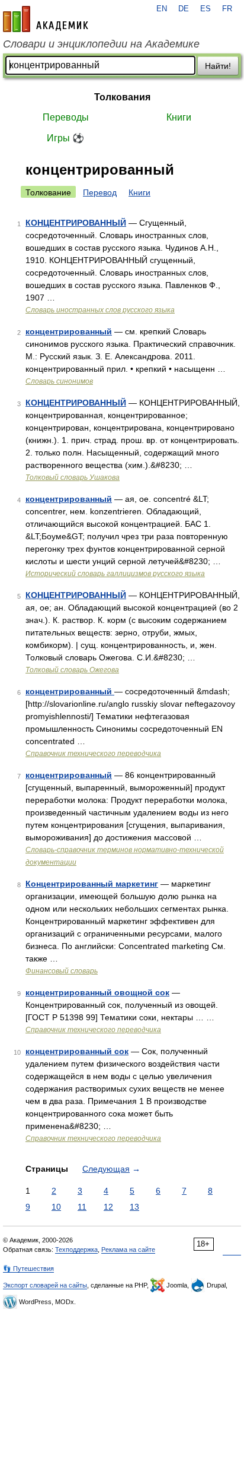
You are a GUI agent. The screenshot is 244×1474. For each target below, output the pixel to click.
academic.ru (45, 19)
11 (82, 1207)
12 (108, 1207)
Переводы (66, 117)
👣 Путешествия (28, 1268)
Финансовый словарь (61, 971)
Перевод (100, 192)
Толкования (122, 97)
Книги (178, 117)
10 (56, 1207)
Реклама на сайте (128, 1249)
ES (205, 9)
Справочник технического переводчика (93, 753)
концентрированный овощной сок (97, 992)
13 (134, 1207)
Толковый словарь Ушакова (72, 477)
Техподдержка (76, 1249)
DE (183, 9)
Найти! (218, 66)
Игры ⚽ (65, 138)
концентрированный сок (77, 1051)
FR (227, 9)
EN (161, 9)
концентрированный (68, 331)
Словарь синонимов (59, 381)
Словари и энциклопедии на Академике (101, 44)
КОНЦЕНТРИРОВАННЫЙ (75, 222)
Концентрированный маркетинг (91, 883)
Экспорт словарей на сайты (45, 1285)
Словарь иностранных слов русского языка (100, 310)
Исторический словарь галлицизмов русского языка (115, 574)
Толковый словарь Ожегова (72, 670)
